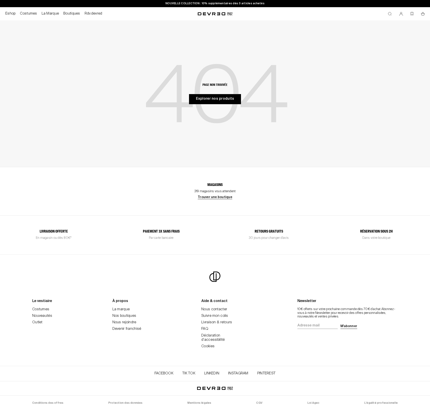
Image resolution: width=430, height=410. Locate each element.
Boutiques (71, 13)
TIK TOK (188, 373)
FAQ (204, 329)
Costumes (28, 13)
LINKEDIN (211, 373)
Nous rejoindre (124, 322)
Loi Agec (313, 403)
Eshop (10, 13)
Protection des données (125, 403)
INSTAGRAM (238, 373)
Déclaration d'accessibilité (213, 338)
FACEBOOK (164, 373)
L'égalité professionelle (381, 403)
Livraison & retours (216, 322)
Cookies (208, 346)
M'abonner (348, 326)
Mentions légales (199, 403)
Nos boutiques (124, 316)
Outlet (37, 322)
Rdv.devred (93, 13)
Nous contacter (214, 309)
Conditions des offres (47, 403)
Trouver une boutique (215, 197)
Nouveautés (42, 316)
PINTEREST (266, 373)
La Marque (50, 13)
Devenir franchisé (126, 329)
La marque (121, 309)
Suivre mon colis (214, 316)
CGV (259, 403)
